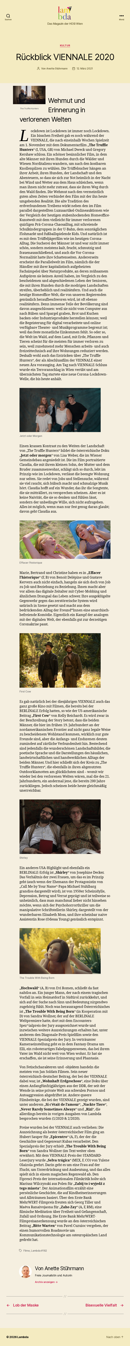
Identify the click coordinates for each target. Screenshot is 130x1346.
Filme (26, 1250)
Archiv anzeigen (46, 1282)
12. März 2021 (85, 68)
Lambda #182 (39, 1250)
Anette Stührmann (57, 68)
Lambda (22, 1337)
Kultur (65, 45)
